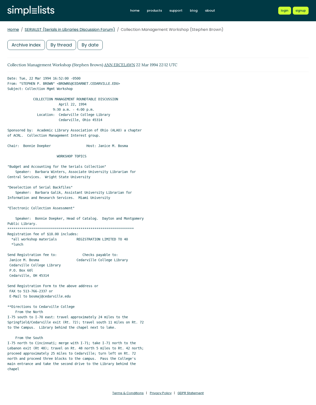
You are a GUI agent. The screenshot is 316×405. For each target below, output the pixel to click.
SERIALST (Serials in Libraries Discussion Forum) (70, 29)
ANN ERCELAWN (119, 64)
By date (90, 45)
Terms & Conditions (128, 393)
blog (194, 10)
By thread (61, 45)
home (134, 10)
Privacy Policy (161, 393)
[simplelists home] (30, 11)
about (210, 10)
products (154, 10)
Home (13, 29)
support (175, 10)
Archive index (26, 45)
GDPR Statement (191, 393)
